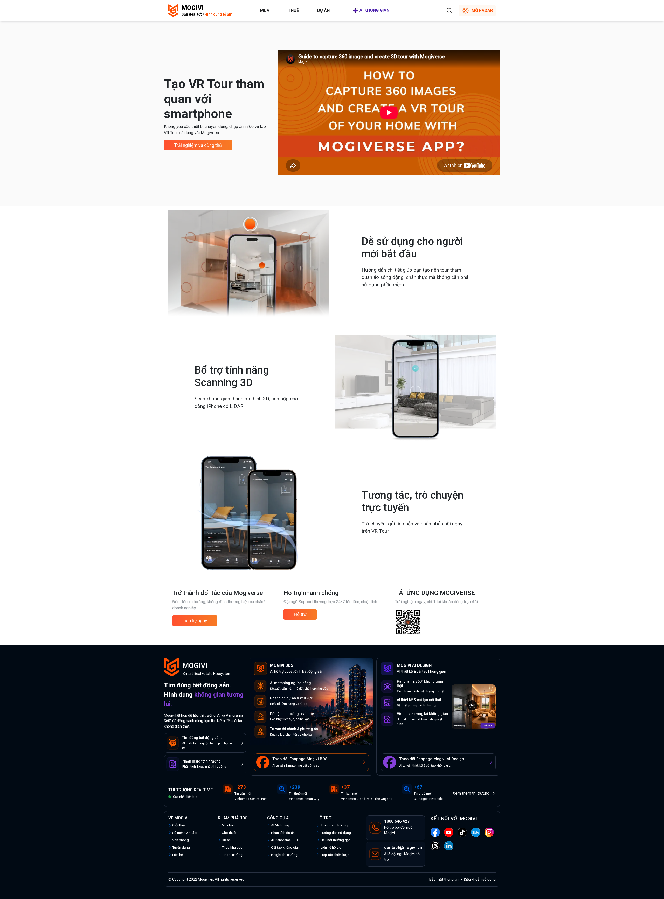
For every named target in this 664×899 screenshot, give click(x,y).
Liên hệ (177, 855)
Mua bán (228, 825)
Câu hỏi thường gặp (336, 840)
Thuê (293, 10)
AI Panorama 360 (284, 840)
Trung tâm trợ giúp (335, 825)
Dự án (323, 10)
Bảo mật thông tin (444, 879)
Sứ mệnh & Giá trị (185, 833)
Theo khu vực (232, 847)
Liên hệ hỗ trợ (331, 847)
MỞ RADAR (482, 10)
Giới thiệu (179, 825)
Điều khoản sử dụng (480, 879)
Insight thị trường (284, 855)
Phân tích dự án (283, 833)
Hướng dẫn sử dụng (336, 833)
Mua (264, 10)
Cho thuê (229, 833)
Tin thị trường (232, 855)
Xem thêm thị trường (471, 793)
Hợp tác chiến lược (335, 855)
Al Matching (280, 825)
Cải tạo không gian (285, 847)
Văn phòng (180, 840)
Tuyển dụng (181, 847)
